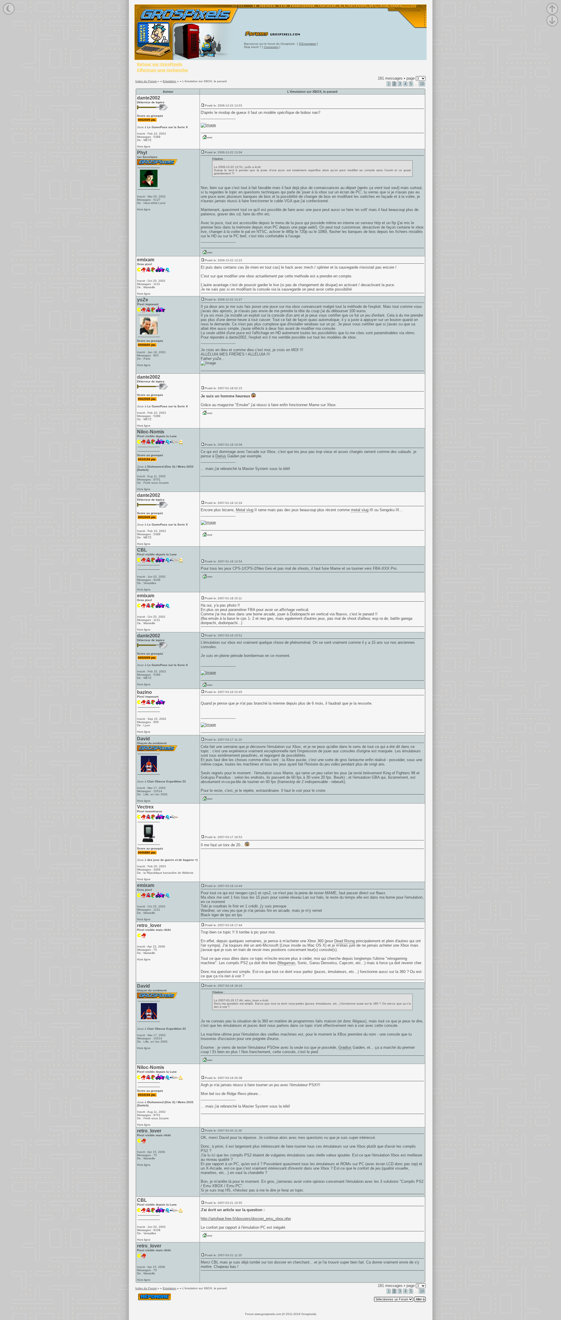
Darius (220, 456)
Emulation (169, 81)
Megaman (286, 963)
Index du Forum (146, 81)
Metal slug (244, 510)
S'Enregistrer (307, 43)
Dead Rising (344, 941)
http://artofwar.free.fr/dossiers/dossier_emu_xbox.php (246, 1218)
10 (422, 84)
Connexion (271, 47)
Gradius (345, 1047)
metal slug (359, 510)
